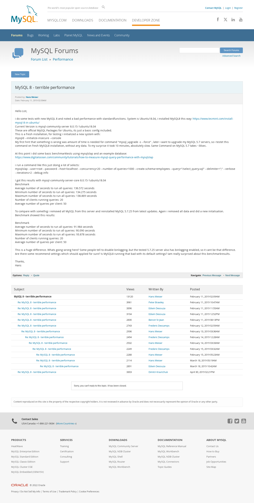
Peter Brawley (156, 302)
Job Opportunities (216, 461)
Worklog (43, 35)
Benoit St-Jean (156, 319)
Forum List (39, 59)
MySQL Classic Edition (23, 461)
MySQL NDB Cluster (120, 451)
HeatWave (17, 446)
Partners (211, 456)
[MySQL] (24, 15)
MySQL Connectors (168, 461)
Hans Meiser (155, 296)
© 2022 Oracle (37, 485)
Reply (26, 275)
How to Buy (212, 451)
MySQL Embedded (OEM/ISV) (27, 472)
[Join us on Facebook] (216, 20)
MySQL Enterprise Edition (25, 451)
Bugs (30, 35)
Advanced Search (231, 55)
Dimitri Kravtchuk (158, 372)
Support (64, 461)
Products (18, 440)
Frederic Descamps (159, 325)
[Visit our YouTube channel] (239, 20)
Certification (67, 451)
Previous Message (211, 275)
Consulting (66, 456)
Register (238, 7)
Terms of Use (49, 491)
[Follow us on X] (224, 20)
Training (64, 446)
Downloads (82, 20)
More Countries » (66, 423)
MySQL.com (57, 20)
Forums (16, 35)
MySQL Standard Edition (24, 456)
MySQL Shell (116, 456)
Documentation (112, 20)
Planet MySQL (73, 35)
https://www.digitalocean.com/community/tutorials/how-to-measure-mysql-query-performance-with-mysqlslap (84, 157)
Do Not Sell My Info (30, 491)
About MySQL (216, 440)
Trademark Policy (68, 491)
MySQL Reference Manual (172, 446)
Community (121, 35)
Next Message (232, 275)
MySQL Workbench (119, 467)
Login (228, 7)
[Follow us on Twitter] (237, 422)
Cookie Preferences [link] (89, 491)
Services (66, 440)
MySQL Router (117, 461)
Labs (57, 35)
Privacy (15, 491)
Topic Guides (165, 467)
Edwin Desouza (157, 308)
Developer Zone (146, 20)
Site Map (211, 467)
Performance (63, 59)
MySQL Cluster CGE (22, 467)
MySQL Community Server (123, 446)
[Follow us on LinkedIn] (231, 20)
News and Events (98, 35)
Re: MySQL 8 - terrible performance (37, 302)
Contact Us (212, 446)
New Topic (20, 74)
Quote (36, 275)
